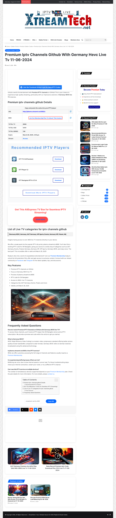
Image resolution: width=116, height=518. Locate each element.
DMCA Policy (87, 2)
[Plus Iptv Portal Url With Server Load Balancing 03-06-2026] (40, 490)
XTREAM (26, 40)
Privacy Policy (97, 2)
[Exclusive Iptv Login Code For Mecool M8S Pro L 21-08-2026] (85, 149)
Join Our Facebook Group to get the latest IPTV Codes (41, 87)
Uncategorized (85, 189)
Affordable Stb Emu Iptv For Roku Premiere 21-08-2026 (100, 124)
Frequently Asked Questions (32, 392)
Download (58, 159)
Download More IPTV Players (40, 193)
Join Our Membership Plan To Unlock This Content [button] (45, 118)
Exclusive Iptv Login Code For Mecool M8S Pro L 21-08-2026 (100, 146)
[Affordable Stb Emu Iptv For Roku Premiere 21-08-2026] (85, 126)
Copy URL (51, 401)
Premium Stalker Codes (26, 46)
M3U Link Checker (56, 40)
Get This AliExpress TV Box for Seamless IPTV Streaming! (40, 386)
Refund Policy (106, 2)
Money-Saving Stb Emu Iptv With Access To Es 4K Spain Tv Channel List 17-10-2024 (17, 499)
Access (25, 138)
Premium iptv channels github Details (34, 382)
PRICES (18, 40)
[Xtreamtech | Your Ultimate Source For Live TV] (58, 19)
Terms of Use (78, 2)
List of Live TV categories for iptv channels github (38, 388)
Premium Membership (58, 256)
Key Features (29, 390)
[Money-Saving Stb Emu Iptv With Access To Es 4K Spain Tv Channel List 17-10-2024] (18, 490)
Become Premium (94, 107)
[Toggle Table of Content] (55, 380)
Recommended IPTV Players (33, 384)
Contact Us (62, 2)
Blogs (66, 40)
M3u (33, 40)
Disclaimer (70, 2)
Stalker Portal (43, 40)
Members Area (75, 40)
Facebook (20, 260)
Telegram (30, 260)
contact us (51, 374)
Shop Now (40, 219)
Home (12, 40)
